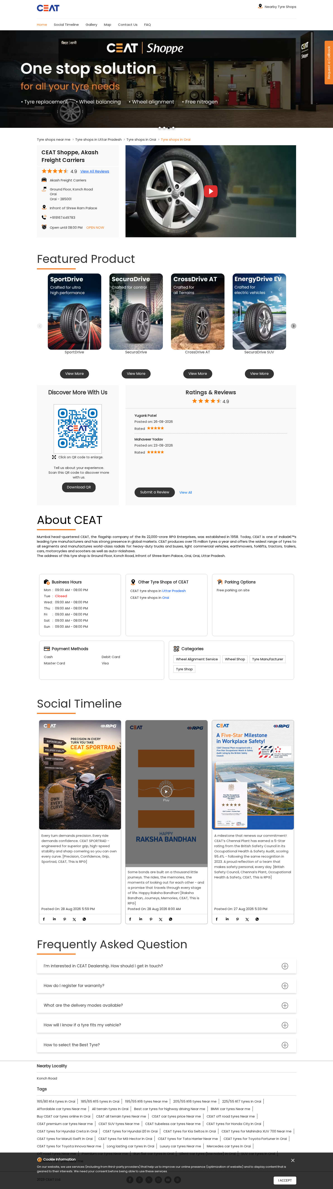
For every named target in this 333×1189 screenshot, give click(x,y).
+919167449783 (62, 217)
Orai (165, 597)
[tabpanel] (166, 79)
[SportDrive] (74, 311)
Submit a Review (154, 492)
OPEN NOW (95, 227)
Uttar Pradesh (174, 590)
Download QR (79, 487)
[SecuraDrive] (136, 311)
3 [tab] (169, 128)
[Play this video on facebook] (166, 794)
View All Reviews (94, 171)
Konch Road (47, 1078)
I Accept (285, 1180)
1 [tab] (160, 128)
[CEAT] (48, 9)
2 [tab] (164, 128)
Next (293, 326)
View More (74, 373)
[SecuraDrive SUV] (259, 311)
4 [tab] (173, 128)
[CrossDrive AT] (197, 311)
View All (185, 492)
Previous (39, 326)
